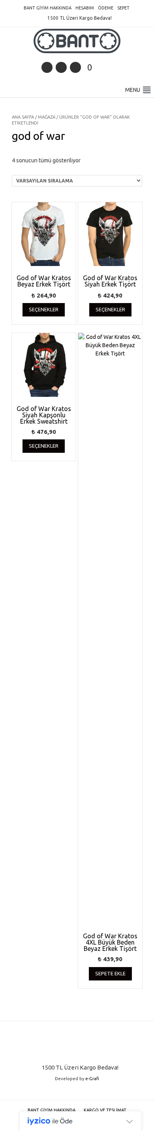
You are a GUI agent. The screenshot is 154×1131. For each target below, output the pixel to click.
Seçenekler (43, 309)
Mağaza (46, 117)
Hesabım (84, 8)
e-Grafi (92, 1078)
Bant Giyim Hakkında (47, 8)
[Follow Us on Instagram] (75, 67)
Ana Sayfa (23, 117)
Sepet (123, 8)
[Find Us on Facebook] (61, 67)
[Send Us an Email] (47, 67)
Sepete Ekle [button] (110, 973)
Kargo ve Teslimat (105, 1110)
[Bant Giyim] (77, 41)
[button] (132, 90)
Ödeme (105, 8)
